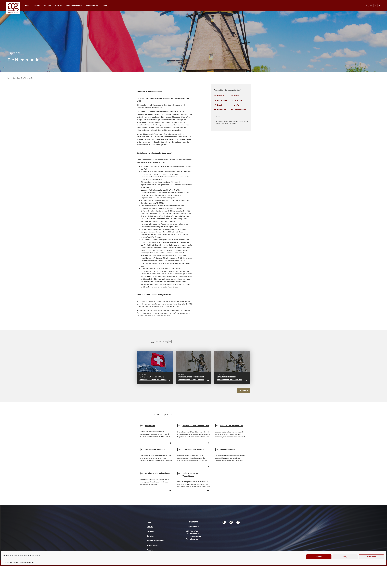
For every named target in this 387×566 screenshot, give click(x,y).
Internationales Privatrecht (193, 449)
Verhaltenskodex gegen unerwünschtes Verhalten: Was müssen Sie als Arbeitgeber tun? (230, 380)
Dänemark (238, 100)
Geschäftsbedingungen (26, 562)
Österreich (221, 110)
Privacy (15, 562)
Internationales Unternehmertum (196, 426)
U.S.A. (236, 105)
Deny (345, 557)
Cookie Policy (7, 562)
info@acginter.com (243, 121)
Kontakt (105, 6)
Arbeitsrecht (150, 426)
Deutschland (222, 100)
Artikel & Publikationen (74, 6)
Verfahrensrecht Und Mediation (157, 473)
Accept (319, 557)
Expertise (58, 6)
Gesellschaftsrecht (227, 449)
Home (27, 6)
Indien (236, 96)
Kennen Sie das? (92, 6)
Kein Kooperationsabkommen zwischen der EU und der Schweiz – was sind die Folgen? (152, 380)
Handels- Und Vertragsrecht (231, 426)
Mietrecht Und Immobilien (155, 449)
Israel (219, 105)
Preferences (371, 557)
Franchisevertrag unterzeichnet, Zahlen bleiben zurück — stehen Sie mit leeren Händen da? (191, 380)
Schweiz (220, 96)
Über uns (36, 6)
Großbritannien (240, 110)
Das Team (47, 6)
